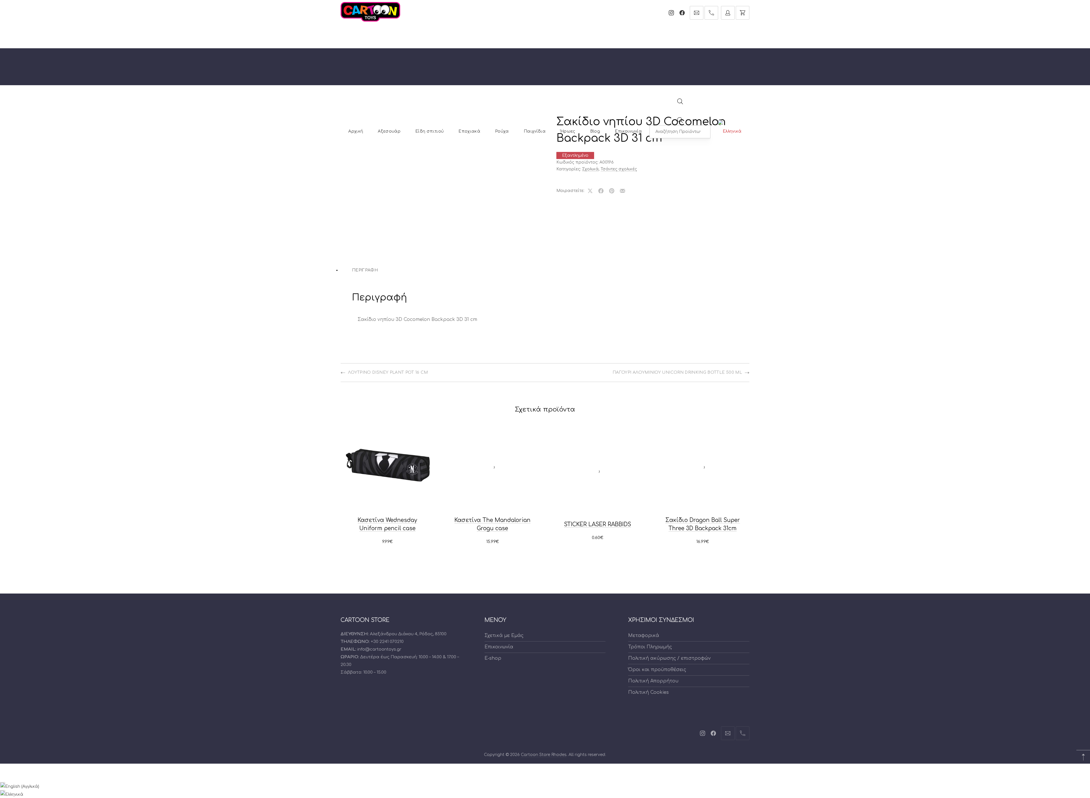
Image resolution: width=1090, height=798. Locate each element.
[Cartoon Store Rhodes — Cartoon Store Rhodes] (370, 12)
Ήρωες (567, 131)
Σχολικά (590, 169)
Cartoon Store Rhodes (544, 755)
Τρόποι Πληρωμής (650, 646)
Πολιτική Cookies (648, 692)
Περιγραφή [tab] (365, 270)
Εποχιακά (469, 131)
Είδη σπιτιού (429, 131)
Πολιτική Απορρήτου (653, 681)
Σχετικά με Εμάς (504, 635)
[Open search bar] (679, 103)
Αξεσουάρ (389, 131)
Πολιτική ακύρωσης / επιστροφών (669, 658)
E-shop (493, 658)
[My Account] (728, 13)
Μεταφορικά (643, 635)
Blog (595, 131)
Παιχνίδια (535, 131)
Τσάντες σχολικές (619, 169)
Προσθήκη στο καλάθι (387, 542)
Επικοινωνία (628, 131)
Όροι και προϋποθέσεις (657, 669)
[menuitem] (730, 131)
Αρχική (355, 131)
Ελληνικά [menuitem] (14, 794)
